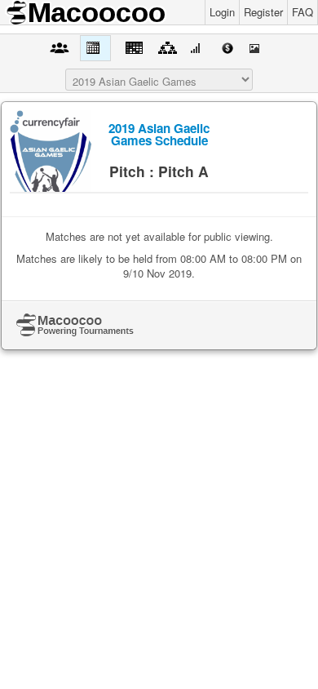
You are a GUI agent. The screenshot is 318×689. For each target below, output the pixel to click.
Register (263, 12)
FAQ (302, 12)
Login (222, 12)
